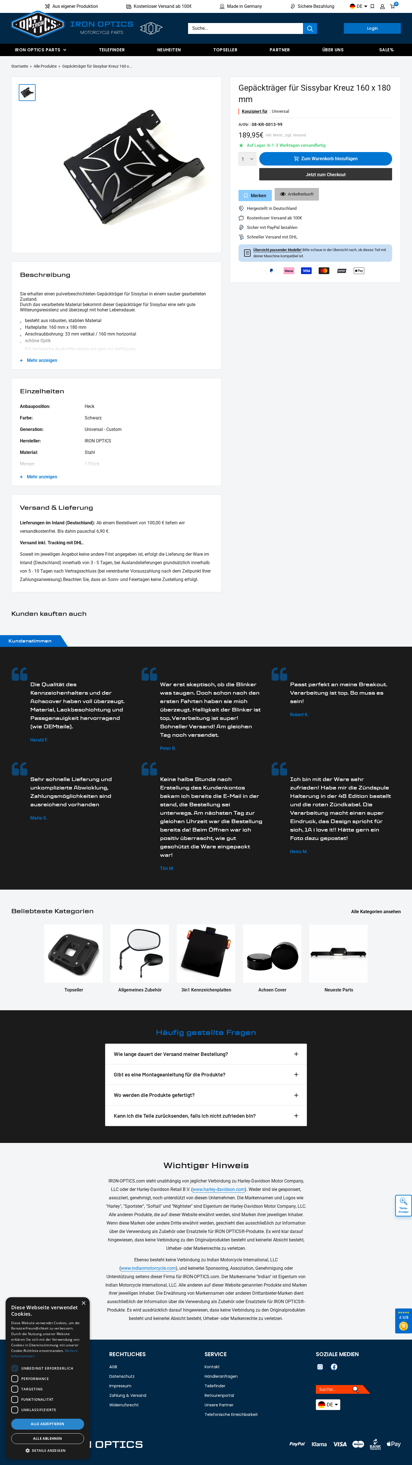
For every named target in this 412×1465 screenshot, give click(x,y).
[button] (47, 1451)
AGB (113, 1367)
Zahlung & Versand (127, 1395)
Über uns (333, 50)
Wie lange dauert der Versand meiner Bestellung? (171, 1054)
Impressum (120, 1386)
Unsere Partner (219, 1405)
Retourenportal (219, 1395)
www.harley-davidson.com (219, 1189)
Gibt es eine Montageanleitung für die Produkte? (170, 1074)
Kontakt (212, 1367)
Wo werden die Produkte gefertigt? (154, 1095)
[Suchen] (310, 28)
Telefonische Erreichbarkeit (231, 1414)
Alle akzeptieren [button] (47, 1424)
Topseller (225, 50)
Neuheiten (169, 50)
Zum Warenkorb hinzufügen (329, 158)
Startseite (19, 66)
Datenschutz (122, 1376)
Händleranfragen (221, 1376)
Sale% (386, 50)
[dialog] (48, 1378)
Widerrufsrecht (124, 1405)
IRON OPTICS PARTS (37, 50)
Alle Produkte (45, 66)
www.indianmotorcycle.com (148, 1268)
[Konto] (382, 6)
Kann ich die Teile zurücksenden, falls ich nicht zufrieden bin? (185, 1115)
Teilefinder (112, 50)
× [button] (83, 1303)
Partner (280, 50)
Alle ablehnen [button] (47, 1438)
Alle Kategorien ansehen (376, 911)
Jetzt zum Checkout (326, 174)
